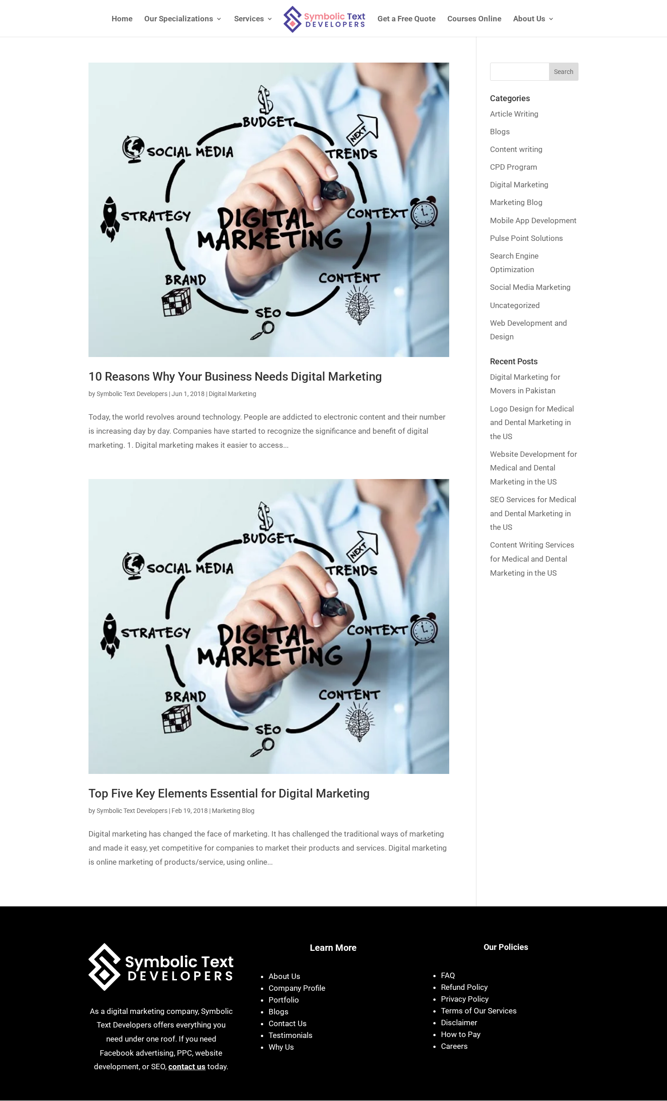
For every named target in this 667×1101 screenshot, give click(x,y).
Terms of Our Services (479, 1010)
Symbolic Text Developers (132, 393)
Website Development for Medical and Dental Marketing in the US (533, 468)
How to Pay (461, 1034)
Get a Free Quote (407, 19)
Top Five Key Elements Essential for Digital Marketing (229, 793)
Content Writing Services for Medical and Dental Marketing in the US (532, 558)
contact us (187, 1066)
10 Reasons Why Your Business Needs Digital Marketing (235, 376)
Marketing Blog (233, 810)
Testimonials (291, 1035)
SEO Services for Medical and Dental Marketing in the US (533, 513)
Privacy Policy (465, 998)
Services (249, 19)
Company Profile (297, 988)
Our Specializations (178, 19)
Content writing (516, 149)
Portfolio (284, 999)
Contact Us (288, 1023)
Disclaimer (459, 1022)
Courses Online (474, 19)
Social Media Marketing (530, 287)
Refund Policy (464, 987)
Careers (454, 1046)
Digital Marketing (232, 393)
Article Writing (514, 113)
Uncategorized (515, 305)
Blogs (500, 131)
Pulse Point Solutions (526, 238)
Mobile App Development (533, 220)
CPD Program (513, 166)
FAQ (448, 975)
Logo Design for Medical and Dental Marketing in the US (532, 422)
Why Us (281, 1047)
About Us (529, 19)
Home (122, 19)
